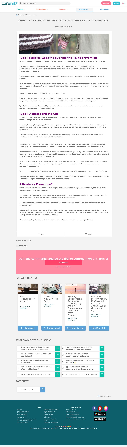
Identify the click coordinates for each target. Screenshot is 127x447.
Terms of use (47, 417)
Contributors (20, 417)
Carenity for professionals (51, 422)
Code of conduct (48, 414)
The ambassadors (22, 414)
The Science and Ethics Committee (27, 419)
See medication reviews (72, 414)
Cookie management (50, 419)
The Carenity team (22, 412)
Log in (116, 3)
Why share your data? (23, 411)
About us (19, 409)
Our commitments (22, 422)
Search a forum (70, 411)
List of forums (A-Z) (71, 416)
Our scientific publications (24, 420)
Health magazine (71, 409)
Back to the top (105, 396)
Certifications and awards (51, 409)
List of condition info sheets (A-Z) (75, 417)
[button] (21, 10)
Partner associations (23, 416)
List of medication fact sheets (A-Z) (75, 419)
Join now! (106, 3)
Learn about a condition (72, 412)
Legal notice (47, 416)
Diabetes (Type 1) (27, 389)
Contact (46, 420)
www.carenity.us (38, 428)
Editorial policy (48, 412)
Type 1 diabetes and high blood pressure (36, 374)
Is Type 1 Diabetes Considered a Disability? (81, 374)
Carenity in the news (49, 411)
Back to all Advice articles (27, 15)
